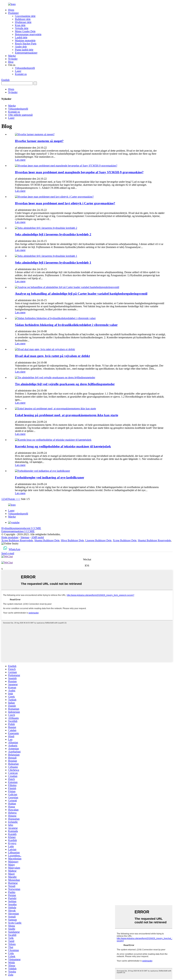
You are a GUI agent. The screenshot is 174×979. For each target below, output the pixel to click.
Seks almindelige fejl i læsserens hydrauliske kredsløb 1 (53, 262)
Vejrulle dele (21, 28)
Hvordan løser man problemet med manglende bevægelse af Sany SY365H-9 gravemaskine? (79, 172)
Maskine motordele (25, 40)
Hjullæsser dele (23, 22)
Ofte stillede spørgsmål (20, 114)
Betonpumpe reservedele (28, 34)
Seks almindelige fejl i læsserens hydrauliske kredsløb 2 (53, 234)
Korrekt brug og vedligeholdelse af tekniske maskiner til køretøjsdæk (63, 446)
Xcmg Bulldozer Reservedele (17, 540)
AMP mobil (37, 537)
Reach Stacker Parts (25, 43)
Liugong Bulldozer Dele (98, 540)
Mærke (12, 55)
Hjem (11, 9)
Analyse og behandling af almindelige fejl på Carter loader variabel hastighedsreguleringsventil (81, 293)
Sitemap (25, 537)
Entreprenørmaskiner (26, 52)
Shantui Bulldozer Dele (46, 540)
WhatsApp (14, 549)
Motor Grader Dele (25, 31)
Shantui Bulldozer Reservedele (154, 540)
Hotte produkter (9, 537)
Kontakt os (21, 74)
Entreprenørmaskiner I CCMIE (18, 531)
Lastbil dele (21, 37)
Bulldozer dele (23, 19)
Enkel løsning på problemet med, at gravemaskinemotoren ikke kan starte (66, 415)
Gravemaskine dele (25, 16)
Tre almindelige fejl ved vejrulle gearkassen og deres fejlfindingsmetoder (65, 384)
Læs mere (20, 159)
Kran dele (20, 25)
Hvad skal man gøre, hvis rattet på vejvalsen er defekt (52, 356)
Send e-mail (7, 553)
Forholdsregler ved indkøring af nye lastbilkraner (49, 477)
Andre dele (21, 46)
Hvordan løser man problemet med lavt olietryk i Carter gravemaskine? (65, 203)
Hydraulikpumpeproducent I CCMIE (21, 528)
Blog (10, 61)
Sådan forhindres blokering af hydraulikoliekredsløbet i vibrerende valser (66, 325)
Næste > (12, 499)
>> (18, 499)
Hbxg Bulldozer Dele (72, 540)
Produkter (13, 13)
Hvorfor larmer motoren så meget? (39, 141)
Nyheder (13, 58)
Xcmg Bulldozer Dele (124, 540)
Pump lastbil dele (24, 49)
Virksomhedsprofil (25, 68)
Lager (18, 71)
